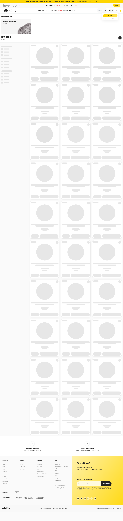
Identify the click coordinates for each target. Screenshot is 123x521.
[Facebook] (78, 498)
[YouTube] (91, 498)
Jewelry (5, 483)
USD (63, 508)
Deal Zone (5, 464)
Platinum (5, 471)
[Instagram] (85, 498)
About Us (57, 473)
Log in (110, 15)
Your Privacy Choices (60, 488)
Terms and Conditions (42, 474)
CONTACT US (93, 1)
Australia (48, 508)
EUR (66, 508)
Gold (53, 5)
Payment (39, 464)
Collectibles (5, 479)
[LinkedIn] (88, 498)
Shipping (39, 466)
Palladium (5, 474)
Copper (4, 476)
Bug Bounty (58, 480)
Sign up (113, 18)
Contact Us (57, 464)
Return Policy (40, 471)
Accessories (6, 481)
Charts (39, 469)
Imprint (56, 483)
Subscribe (106, 484)
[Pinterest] (95, 498)
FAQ (56, 471)
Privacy (56, 478)
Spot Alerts (23, 466)
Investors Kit (40, 476)
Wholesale (22, 469)
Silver (70, 5)
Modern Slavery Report (61, 485)
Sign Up (117, 5)
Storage (22, 464)
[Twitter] (81, 498)
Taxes (56, 475)
